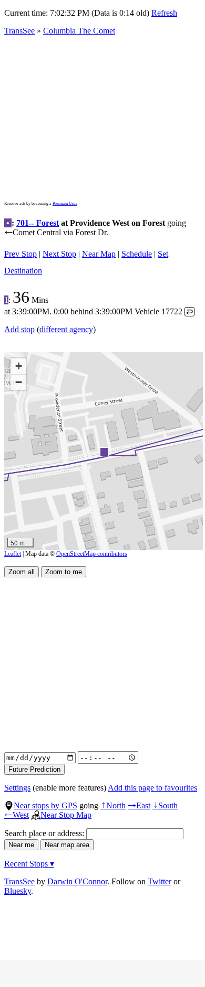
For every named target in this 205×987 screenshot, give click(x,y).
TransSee (19, 30)
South (165, 805)
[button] (104, 451)
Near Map (99, 253)
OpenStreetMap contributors (91, 553)
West (16, 814)
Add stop (19, 329)
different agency (66, 329)
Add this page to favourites (152, 787)
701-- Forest (37, 222)
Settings (17, 787)
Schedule (136, 253)
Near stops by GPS (45, 805)
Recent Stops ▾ (29, 863)
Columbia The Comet (79, 30)
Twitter (159, 881)
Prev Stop (20, 253)
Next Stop (59, 253)
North (113, 805)
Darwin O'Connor (77, 881)
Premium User (65, 203)
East (139, 805)
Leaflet (12, 553)
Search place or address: (45, 833)
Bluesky (17, 890)
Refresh (164, 12)
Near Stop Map (65, 814)
